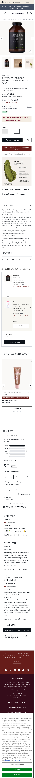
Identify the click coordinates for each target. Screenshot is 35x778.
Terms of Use (18, 760)
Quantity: (6, 127)
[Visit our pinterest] (27, 670)
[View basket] (30, 13)
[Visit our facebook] (6, 670)
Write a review (6, 96)
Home (4, 19)
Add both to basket (14, 342)
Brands (10, 19)
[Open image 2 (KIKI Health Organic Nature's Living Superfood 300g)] (17, 63)
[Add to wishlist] (28, 140)
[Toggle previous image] (1, 38)
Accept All (17, 774)
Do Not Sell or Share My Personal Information (17, 696)
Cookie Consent (17, 693)
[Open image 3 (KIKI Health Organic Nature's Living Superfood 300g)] (29, 63)
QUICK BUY (17, 408)
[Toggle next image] (32, 38)
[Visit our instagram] (15, 670)
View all (29, 107)
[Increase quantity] (17, 131)
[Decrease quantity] (5, 131)
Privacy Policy (8, 760)
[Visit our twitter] (10, 670)
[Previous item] (3, 385)
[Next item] (30, 385)
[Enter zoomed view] (30, 51)
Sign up (16, 661)
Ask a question (17, 96)
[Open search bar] (5, 13)
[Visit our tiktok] (23, 670)
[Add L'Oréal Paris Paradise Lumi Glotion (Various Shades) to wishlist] (30, 361)
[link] (27, 13)
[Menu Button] (2, 13)
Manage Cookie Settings (17, 764)
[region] (17, 745)
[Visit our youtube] (19, 670)
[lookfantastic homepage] (17, 13)
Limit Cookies (17, 769)
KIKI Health (18, 19)
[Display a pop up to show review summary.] (17, 400)
